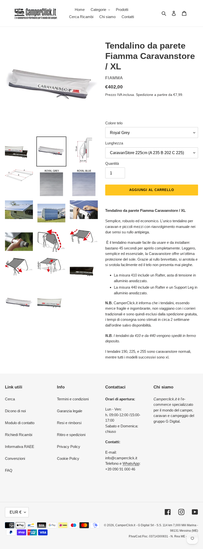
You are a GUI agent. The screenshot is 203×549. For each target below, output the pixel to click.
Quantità (112, 163)
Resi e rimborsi (69, 423)
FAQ (8, 470)
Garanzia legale (69, 411)
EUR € (16, 512)
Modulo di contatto (19, 423)
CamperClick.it (125, 525)
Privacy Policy (68, 446)
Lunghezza (114, 143)
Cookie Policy (68, 458)
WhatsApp (131, 463)
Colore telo (114, 123)
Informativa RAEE (19, 446)
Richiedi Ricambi (18, 435)
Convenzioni (15, 458)
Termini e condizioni (73, 399)
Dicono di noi (15, 411)
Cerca (10, 399)
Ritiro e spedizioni (71, 435)
